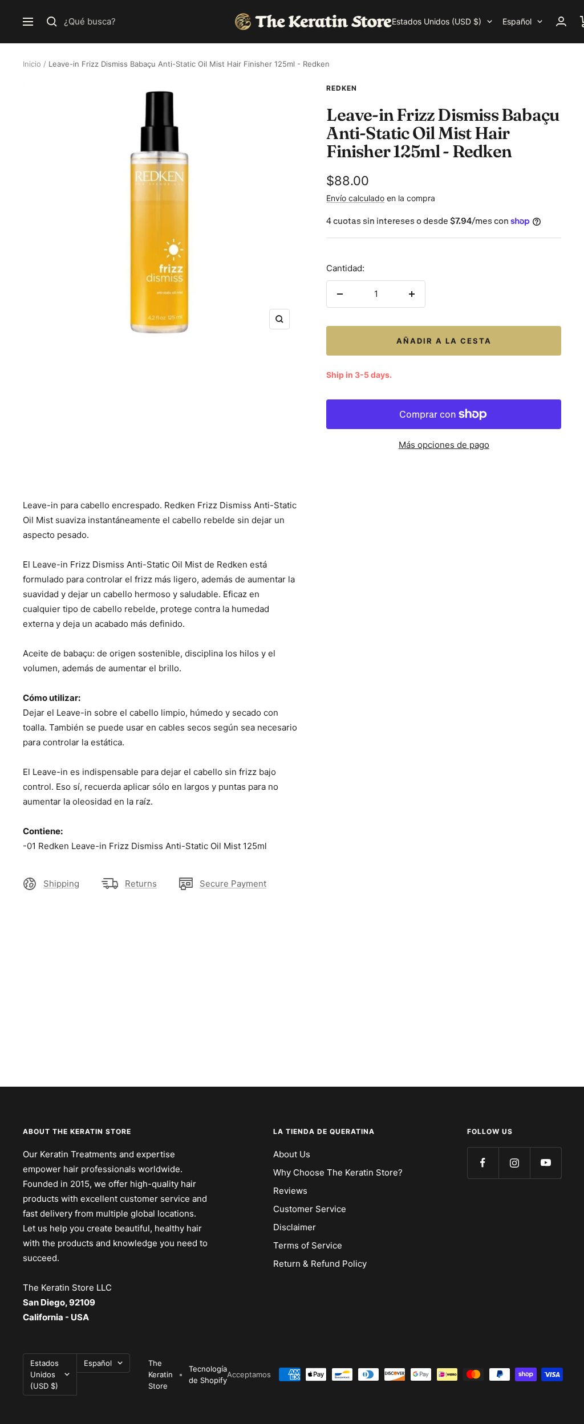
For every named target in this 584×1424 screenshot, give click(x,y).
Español (517, 21)
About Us (291, 1154)
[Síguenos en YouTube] (545, 1162)
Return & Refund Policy (320, 1263)
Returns (141, 883)
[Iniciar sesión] (561, 21)
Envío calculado (355, 198)
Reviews (290, 1190)
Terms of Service (307, 1245)
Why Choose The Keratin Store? (338, 1172)
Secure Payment (233, 883)
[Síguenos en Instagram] (514, 1162)
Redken (341, 88)
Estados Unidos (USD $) (436, 21)
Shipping (61, 883)
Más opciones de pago (444, 444)
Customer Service (309, 1208)
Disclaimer (294, 1227)
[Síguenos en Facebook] (482, 1162)
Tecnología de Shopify (208, 1374)
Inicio (32, 63)
